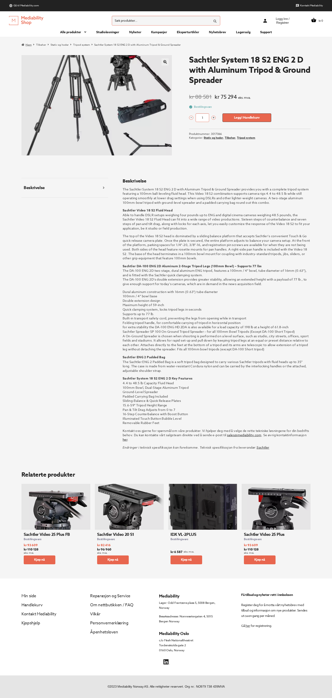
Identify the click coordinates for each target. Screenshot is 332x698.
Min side (28, 596)
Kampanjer (159, 32)
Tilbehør (41, 45)
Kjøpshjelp (30, 623)
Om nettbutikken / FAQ (111, 605)
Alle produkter (70, 32)
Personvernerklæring (109, 623)
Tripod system (81, 45)
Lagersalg (243, 32)
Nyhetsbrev (217, 32)
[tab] (64, 188)
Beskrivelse (34, 188)
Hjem (29, 45)
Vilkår (95, 614)
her (125, 439)
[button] (165, 62)
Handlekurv (31, 605)
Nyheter (135, 32)
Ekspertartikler (188, 32)
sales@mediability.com (244, 435)
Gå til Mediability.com (26, 5)
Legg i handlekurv (247, 117)
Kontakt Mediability (311, 5)
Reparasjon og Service (110, 596)
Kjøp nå (39, 559)
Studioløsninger (107, 32)
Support (266, 32)
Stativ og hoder (60, 45)
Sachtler (263, 447)
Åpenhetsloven (104, 632)
